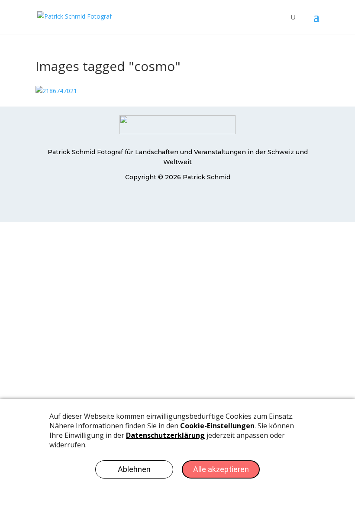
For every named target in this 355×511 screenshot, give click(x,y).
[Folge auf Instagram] (195, 203)
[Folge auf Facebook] (160, 203)
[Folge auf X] (177, 203)
